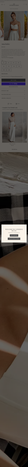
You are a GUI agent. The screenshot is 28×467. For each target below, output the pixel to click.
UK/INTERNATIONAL (14, 238)
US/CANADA (14, 235)
